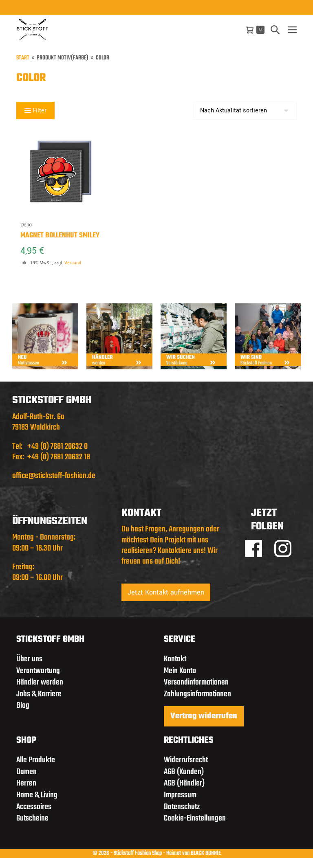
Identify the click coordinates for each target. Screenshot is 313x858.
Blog (22, 705)
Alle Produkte (35, 760)
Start (22, 58)
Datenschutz (182, 807)
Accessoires (33, 807)
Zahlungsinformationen (197, 694)
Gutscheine (32, 818)
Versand (72, 263)
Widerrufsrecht (186, 760)
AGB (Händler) (184, 783)
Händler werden (39, 682)
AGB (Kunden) (184, 772)
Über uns (29, 659)
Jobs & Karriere (39, 694)
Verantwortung (38, 671)
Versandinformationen (196, 682)
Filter (38, 110)
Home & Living (36, 795)
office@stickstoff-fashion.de (53, 476)
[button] (275, 29)
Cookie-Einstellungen (195, 818)
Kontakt (175, 659)
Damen (26, 772)
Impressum (180, 795)
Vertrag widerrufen (203, 716)
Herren (26, 783)
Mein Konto (180, 671)
